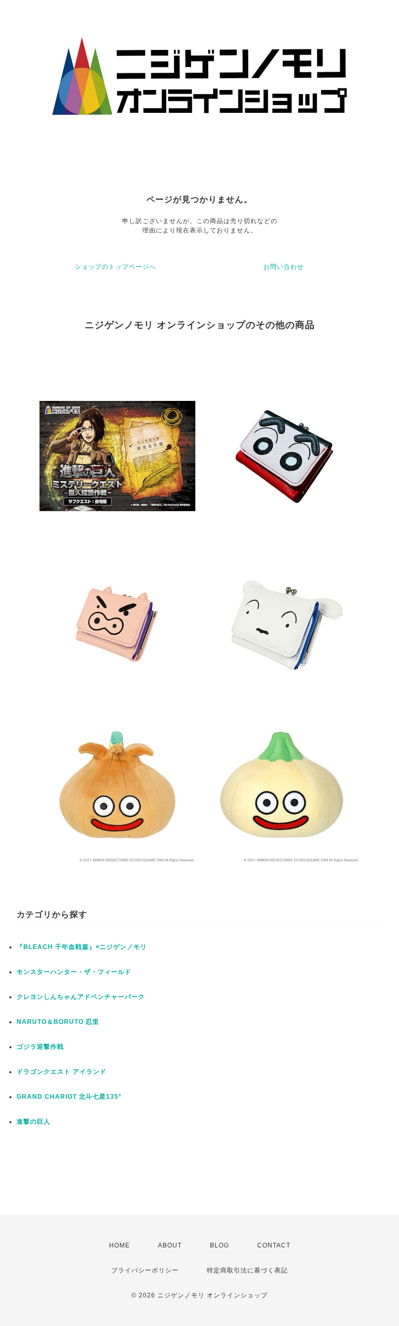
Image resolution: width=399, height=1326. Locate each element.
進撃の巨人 (33, 1121)
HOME (119, 1245)
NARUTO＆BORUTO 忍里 (58, 1021)
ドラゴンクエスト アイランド (62, 1071)
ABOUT (170, 1245)
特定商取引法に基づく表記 (247, 1270)
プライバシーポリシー (145, 1270)
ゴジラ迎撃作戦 (40, 1046)
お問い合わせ (283, 266)
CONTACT (273, 1245)
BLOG (219, 1245)
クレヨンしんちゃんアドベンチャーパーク (81, 996)
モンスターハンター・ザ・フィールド (74, 972)
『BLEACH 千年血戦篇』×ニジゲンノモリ (82, 947)
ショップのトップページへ (115, 266)
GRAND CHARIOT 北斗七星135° (69, 1096)
